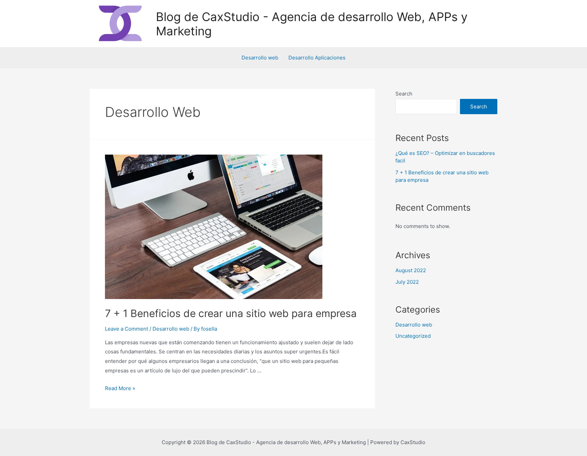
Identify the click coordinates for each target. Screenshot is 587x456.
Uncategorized (413, 336)
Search (403, 93)
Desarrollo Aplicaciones (316, 57)
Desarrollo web (260, 57)
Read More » (120, 388)
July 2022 (407, 282)
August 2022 (410, 270)
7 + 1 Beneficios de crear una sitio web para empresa (231, 313)
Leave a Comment (126, 329)
